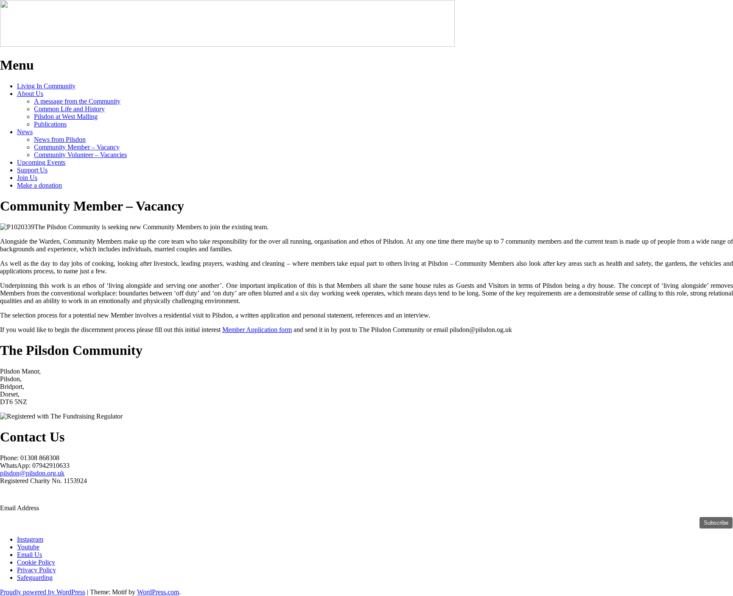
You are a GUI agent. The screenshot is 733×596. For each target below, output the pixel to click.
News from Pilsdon (60, 139)
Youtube (28, 547)
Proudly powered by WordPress (42, 592)
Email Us (29, 554)
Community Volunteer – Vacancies (80, 154)
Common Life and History (69, 108)
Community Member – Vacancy (77, 147)
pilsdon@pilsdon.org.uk (32, 473)
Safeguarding (35, 577)
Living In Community (46, 86)
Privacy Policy (36, 570)
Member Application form (257, 329)
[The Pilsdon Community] (227, 44)
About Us (30, 93)
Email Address (20, 508)
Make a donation (39, 185)
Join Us (27, 177)
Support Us (32, 170)
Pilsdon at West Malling (66, 116)
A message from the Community (77, 101)
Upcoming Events (41, 162)
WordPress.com (158, 592)
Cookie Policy (36, 562)
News (25, 131)
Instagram (30, 539)
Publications (50, 124)
